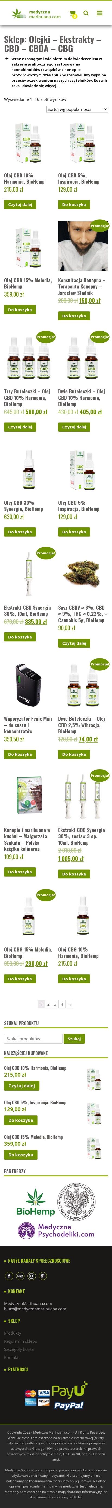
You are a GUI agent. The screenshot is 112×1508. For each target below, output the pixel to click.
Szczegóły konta (19, 1349)
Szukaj (74, 1038)
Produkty (12, 1333)
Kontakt (11, 1357)
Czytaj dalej (20, 204)
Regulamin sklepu (20, 1341)
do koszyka (74, 204)
